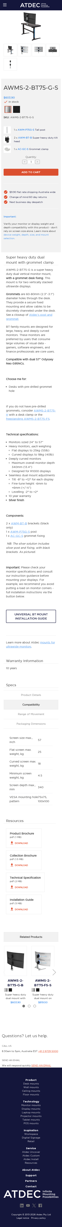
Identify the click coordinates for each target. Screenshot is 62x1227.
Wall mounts (31, 1087)
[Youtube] (28, 1205)
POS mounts (31, 1123)
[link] (7, 109)
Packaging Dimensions (31, 723)
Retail (31, 1141)
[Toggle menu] (4, 4)
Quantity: (31, 157)
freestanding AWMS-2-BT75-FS (28, 418)
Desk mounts (31, 1083)
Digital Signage (31, 1137)
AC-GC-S (16, 535)
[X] (34, 1205)
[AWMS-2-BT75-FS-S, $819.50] (43, 961)
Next (54, 972)
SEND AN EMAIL (41, 1065)
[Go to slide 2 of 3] (29, 1006)
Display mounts (31, 1108)
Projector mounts (31, 1116)
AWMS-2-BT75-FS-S (42, 983)
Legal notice (23, 1218)
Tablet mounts (31, 1119)
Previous (4, 972)
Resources (31, 1162)
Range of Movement (31, 714)
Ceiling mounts (31, 1090)
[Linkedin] (22, 1205)
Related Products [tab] (31, 936)
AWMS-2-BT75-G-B (16, 983)
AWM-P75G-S (20, 531)
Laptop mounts (31, 1112)
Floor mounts (31, 1094)
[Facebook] (40, 1205)
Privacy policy (38, 1218)
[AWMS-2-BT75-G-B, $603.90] (15, 961)
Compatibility (31, 704)
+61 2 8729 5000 (48, 1051)
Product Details (31, 694)
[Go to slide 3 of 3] (34, 1006)
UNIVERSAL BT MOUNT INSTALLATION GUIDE (31, 616)
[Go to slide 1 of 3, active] (23, 1006)
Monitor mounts (31, 1105)
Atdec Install (31, 1159)
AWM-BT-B (19, 523)
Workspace (31, 1134)
